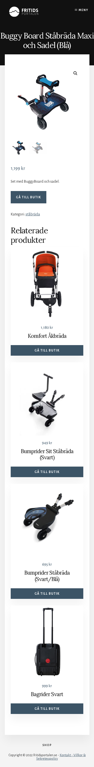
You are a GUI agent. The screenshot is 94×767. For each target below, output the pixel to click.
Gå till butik (28, 197)
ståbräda (33, 214)
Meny (83, 10)
